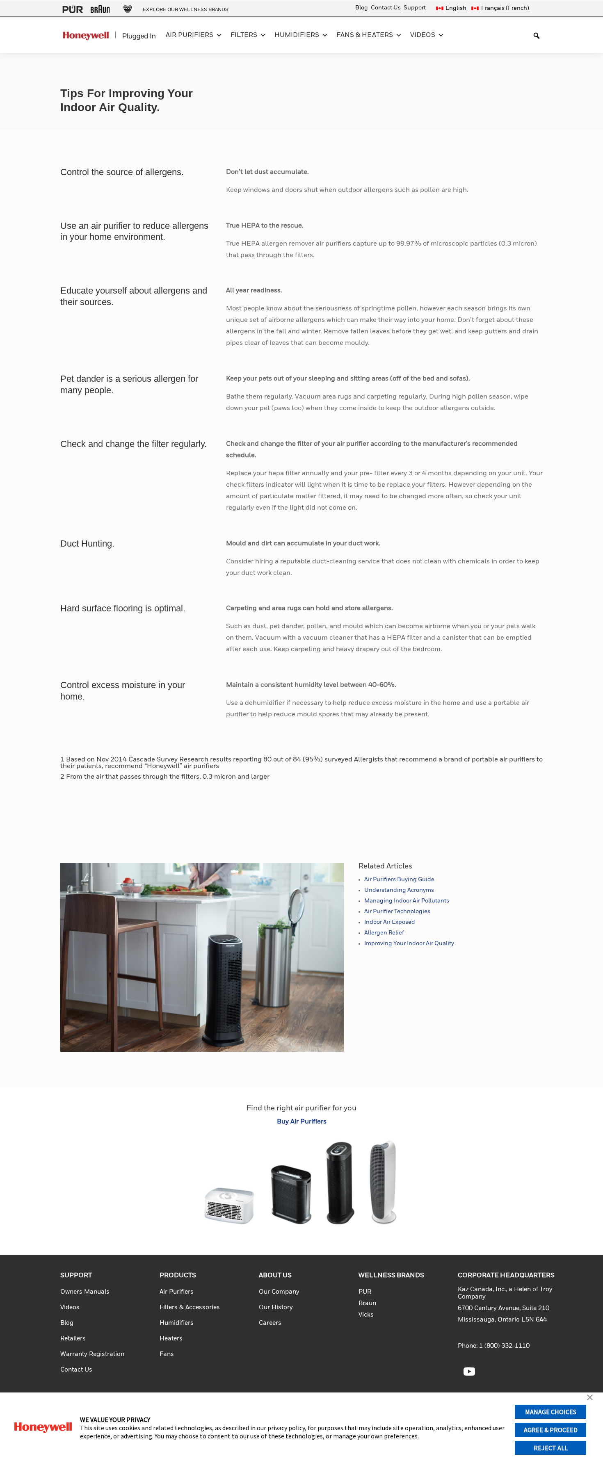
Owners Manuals (85, 1292)
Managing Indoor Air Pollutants (406, 901)
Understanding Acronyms (399, 890)
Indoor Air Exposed (389, 922)
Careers (270, 1323)
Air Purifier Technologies (397, 911)
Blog (361, 8)
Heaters (171, 1338)
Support (415, 8)
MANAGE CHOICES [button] (550, 1412)
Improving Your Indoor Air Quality (409, 943)
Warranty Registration (92, 1354)
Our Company (279, 1292)
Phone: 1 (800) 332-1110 (494, 1346)
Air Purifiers (189, 35)
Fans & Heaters (364, 35)
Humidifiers (296, 35)
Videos (422, 35)
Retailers (73, 1338)
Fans (167, 1354)
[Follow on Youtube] (469, 1371)
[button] (590, 1398)
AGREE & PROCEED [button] (551, 1430)
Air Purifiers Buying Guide (399, 879)
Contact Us (386, 8)
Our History (276, 1307)
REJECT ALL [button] (551, 1448)
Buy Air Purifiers (302, 1122)
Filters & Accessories (190, 1307)
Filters (244, 35)
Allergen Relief (384, 933)
